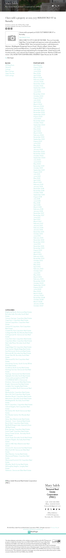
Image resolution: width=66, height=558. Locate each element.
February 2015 (38, 238)
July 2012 (36, 262)
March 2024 (37, 104)
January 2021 (38, 149)
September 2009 (39, 285)
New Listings (9, 71)
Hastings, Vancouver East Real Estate (17, 374)
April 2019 (36, 180)
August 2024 (37, 98)
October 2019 (38, 168)
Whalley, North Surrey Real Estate (16, 464)
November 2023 (39, 112)
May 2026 (37, 73)
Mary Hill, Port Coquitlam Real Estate (17, 394)
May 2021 (36, 145)
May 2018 (36, 203)
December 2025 (39, 84)
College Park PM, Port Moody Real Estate (18, 333)
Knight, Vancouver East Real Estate (17, 384)
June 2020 (37, 162)
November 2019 (38, 166)
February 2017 (38, 223)
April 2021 (36, 147)
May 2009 (37, 291)
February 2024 (38, 106)
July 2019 (36, 174)
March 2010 (37, 277)
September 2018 (39, 195)
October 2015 (38, 234)
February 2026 (38, 79)
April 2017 (36, 219)
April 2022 (37, 131)
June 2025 (37, 92)
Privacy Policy (54, 527)
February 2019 (38, 184)
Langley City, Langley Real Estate (16, 386)
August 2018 (37, 197)
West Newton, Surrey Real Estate (16, 454)
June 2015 (37, 236)
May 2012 (36, 264)
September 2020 (39, 158)
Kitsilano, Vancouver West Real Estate (18, 382)
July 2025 (36, 90)
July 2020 (37, 160)
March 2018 (37, 207)
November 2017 (38, 215)
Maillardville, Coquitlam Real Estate (17, 392)
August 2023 (37, 116)
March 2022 (37, 133)
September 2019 (39, 170)
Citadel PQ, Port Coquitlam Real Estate (18, 330)
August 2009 (38, 287)
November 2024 (39, 94)
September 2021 (39, 139)
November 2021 (38, 137)
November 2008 (39, 297)
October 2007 (38, 306)
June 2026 (37, 71)
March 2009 (37, 293)
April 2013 (36, 252)
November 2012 (38, 258)
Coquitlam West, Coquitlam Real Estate (18, 341)
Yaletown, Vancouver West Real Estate (18, 470)
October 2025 (38, 86)
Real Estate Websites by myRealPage (33, 529)
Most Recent (37, 65)
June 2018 (36, 201)
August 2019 (37, 172)
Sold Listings (9, 75)
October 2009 (38, 283)
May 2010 (36, 275)
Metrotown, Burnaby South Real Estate (18, 398)
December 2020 (39, 151)
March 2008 (37, 302)
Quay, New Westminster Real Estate (17, 419)
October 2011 (37, 271)
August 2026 (37, 67)
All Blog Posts (9, 65)
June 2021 (37, 143)
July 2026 (36, 69)
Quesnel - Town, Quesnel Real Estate (17, 421)
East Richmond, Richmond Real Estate (18, 351)
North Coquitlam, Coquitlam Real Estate (18, 404)
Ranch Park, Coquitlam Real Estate (16, 423)
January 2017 (38, 225)
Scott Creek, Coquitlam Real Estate (17, 431)
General (8, 67)
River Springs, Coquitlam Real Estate (17, 429)
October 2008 (38, 299)
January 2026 (38, 81)
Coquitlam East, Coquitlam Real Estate (18, 339)
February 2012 (38, 269)
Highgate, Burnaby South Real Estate (21, 26)
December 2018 (38, 188)
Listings (7, 69)
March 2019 (37, 182)
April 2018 (36, 205)
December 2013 (38, 246)
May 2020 (37, 164)
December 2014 (38, 240)
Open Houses (9, 73)
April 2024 (37, 102)
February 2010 (38, 279)
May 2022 (37, 129)
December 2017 (38, 213)
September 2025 (39, 88)
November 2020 (39, 153)
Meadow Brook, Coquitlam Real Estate (18, 396)
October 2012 (38, 260)
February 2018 (38, 209)
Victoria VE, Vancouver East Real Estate (18, 448)
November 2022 (39, 121)
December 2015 (38, 232)
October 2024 (38, 96)
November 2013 (38, 248)
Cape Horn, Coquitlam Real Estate (16, 320)
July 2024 (36, 100)
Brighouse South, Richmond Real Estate (18, 312)
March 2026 (37, 77)
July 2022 (36, 127)
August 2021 (37, 141)
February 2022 (38, 135)
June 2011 (36, 273)
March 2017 (37, 221)
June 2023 (37, 118)
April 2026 (37, 75)
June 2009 (37, 289)
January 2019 (38, 186)
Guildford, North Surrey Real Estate (17, 367)
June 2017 (36, 217)
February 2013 (38, 256)
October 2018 (38, 192)
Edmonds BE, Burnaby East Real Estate (18, 353)
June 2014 (37, 244)
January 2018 (38, 211)
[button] (45, 509)
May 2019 (36, 178)
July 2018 (36, 199)
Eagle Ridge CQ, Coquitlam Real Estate (18, 347)
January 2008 (38, 304)
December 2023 (39, 110)
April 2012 (36, 267)
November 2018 (38, 190)
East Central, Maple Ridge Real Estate (17, 349)
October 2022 (38, 123)
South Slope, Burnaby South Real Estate (18, 437)
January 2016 (38, 230)
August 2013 (37, 250)
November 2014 (38, 242)
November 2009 (39, 281)
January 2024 (38, 108)
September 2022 (39, 125)
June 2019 (37, 176)
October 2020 (38, 156)
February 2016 (38, 228)
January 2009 (38, 295)
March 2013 (37, 254)
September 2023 (39, 114)
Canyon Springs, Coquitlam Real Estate (18, 318)
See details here (24, 37)
